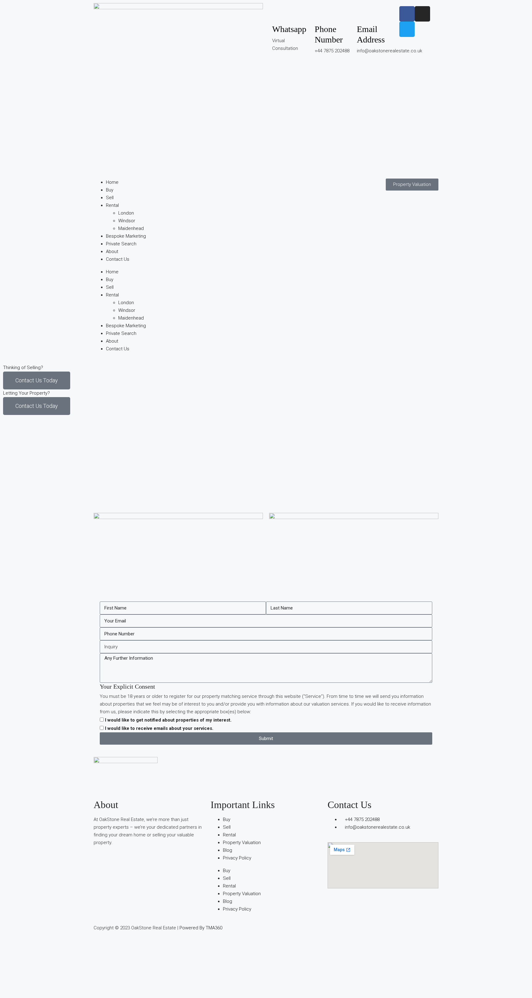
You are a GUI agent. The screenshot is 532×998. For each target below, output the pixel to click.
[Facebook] (407, 14)
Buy (109, 190)
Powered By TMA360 (200, 928)
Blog (227, 850)
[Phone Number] (322, 14)
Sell (110, 197)
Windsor (126, 220)
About (112, 251)
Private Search (121, 244)
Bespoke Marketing (126, 236)
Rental (112, 205)
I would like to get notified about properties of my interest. (168, 720)
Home (112, 182)
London (126, 213)
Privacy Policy (237, 858)
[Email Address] (364, 14)
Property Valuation (242, 842)
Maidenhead (131, 228)
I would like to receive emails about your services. (159, 728)
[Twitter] (407, 29)
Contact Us (117, 259)
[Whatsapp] (280, 14)
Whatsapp (289, 29)
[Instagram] (422, 14)
